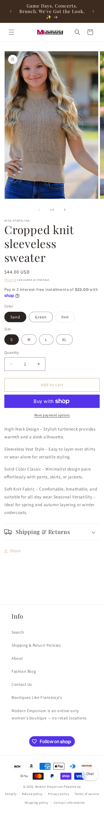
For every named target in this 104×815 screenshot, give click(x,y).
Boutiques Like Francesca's (37, 697)
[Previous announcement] (10, 11)
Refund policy (32, 794)
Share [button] (15, 550)
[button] (11, 32)
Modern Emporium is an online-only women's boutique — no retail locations (49, 714)
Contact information (69, 803)
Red (68, 318)
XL (64, 339)
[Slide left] (39, 209)
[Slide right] (64, 209)
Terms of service (87, 794)
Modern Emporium (49, 787)
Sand (15, 317)
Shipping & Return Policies (36, 645)
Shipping (10, 280)
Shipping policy (37, 803)
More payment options (52, 415)
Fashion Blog (24, 671)
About (17, 658)
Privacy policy (58, 794)
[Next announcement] (93, 11)
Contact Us (22, 684)
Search (18, 632)
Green (41, 317)
